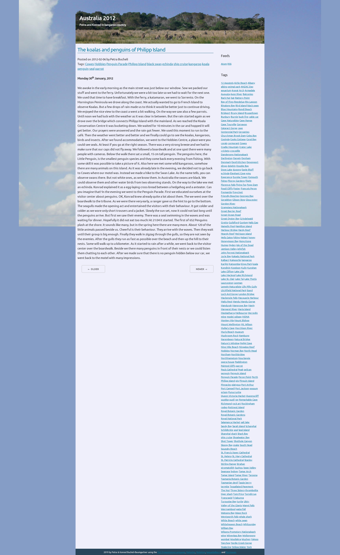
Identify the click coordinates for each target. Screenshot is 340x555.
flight (248, 180)
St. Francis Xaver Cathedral (235, 452)
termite (225, 486)
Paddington (241, 362)
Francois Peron (249, 188)
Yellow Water (239, 547)
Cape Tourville (228, 124)
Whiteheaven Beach (232, 524)
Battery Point (242, 98)
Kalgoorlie (235, 260)
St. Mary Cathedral (242, 456)
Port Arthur (247, 384)
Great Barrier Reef (231, 211)
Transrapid (226, 497)
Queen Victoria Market (233, 396)
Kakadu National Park (243, 256)
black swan (154, 64)
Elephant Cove (238, 173)
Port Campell (228, 388)
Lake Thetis (250, 279)
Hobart (244, 237)
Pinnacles (226, 384)
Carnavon (242, 124)
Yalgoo (254, 539)
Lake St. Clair (228, 279)
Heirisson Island (243, 233)
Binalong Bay (228, 105)
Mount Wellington (230, 324)
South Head (246, 445)
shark (234, 433)
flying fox (241, 184)
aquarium (226, 90)
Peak (240, 369)
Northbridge (238, 354)
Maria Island (244, 309)
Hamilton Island (244, 226)
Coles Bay (251, 135)
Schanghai (251, 426)
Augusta (225, 94)
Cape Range (245, 120)
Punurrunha (234, 392)
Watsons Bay (228, 513)
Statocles (190, 552)
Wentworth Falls (229, 516)
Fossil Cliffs (227, 188)
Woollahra (235, 539)
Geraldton (226, 199)
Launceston (227, 283)
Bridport (225, 113)
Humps (224, 245)
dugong (237, 169)
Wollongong (248, 535)
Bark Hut (225, 98)
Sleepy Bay (227, 445)
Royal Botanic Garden (232, 411)
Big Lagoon (251, 101)
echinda (167, 64)
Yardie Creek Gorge (241, 543)
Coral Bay (251, 139)
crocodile (235, 150)
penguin (83, 68)
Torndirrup (250, 494)
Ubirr (246, 501)
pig (237, 380)
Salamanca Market (230, 422)
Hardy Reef (244, 230)
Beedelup (239, 101)
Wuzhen (246, 539)
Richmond (226, 403)
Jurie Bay (226, 256)
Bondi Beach (245, 109)
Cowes (89, 64)
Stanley (248, 460)
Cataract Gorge (229, 128)
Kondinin (226, 267)
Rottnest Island (236, 407)
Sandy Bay (226, 426)
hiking (236, 237)
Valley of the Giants (231, 505)
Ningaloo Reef (247, 347)
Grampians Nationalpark (234, 207)
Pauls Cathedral (229, 369)
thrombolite (251, 490)
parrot (99, 68)
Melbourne (241, 313)
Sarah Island (238, 426)
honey (252, 237)
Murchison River (244, 328)
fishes (224, 180)
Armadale (250, 90)
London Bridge (246, 294)
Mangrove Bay (240, 305)
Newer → (201, 269)
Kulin (244, 267)
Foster (236, 188)
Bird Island (241, 105)
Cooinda (225, 139)
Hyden (232, 245)
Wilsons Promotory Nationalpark (238, 531)
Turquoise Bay (228, 501)
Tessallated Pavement (241, 486)
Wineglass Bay (234, 535)
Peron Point (244, 377)
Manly (251, 305)
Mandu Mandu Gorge (244, 301)
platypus (236, 384)
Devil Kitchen (238, 162)
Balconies (248, 94)
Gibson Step (238, 199)
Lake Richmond (244, 275)
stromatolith (227, 467)
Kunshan (252, 267)
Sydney (234, 471)
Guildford (234, 222)
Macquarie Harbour (248, 297)
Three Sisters (237, 490)
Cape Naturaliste (230, 120)
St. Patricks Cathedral (232, 460)
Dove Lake (226, 169)
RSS (229, 64)
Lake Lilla (239, 271)
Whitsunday (249, 524)
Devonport (252, 162)
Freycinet (238, 192)
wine (223, 535)
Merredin (253, 313)
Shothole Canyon (243, 441)
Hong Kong (245, 241)
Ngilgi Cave (246, 343)
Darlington (227, 158)
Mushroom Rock (229, 335)
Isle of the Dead (244, 245)
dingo (224, 166)
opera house (227, 362)
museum (239, 331)
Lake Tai (239, 279)
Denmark (226, 162)
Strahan (241, 464)
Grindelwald (246, 218)
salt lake (245, 422)
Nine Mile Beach (229, 347)
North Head (250, 350)
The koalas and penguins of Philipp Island (121, 49)
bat (233, 98)
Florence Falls (228, 184)
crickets (225, 150)
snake (236, 445)
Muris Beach (227, 331)
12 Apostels (227, 83)
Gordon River (228, 203)
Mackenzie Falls (229, 297)
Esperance (226, 177)
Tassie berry (244, 482)
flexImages (231, 552)
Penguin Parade (117, 64)
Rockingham (248, 403)
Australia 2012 (97, 18)
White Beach (228, 520)
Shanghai (226, 433)
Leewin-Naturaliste (231, 286)
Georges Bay (246, 196)
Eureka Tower (240, 177)
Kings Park (246, 264)
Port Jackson (242, 388)
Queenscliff (252, 396)
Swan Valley (249, 467)
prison (224, 392)
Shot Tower (227, 441)
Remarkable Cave (248, 399)
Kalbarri (225, 260)
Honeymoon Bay (229, 241)
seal (92, 68)
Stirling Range (228, 464)
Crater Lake (245, 147)
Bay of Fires (227, 101)
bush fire (243, 116)
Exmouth (253, 177)
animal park (234, 86)
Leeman (238, 283)
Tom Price (238, 494)
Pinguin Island (246, 380)
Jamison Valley (229, 249)
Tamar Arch (245, 471)
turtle (240, 501)
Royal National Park (231, 418)
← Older (93, 269)
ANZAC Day (247, 86)
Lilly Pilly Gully (249, 286)
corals (224, 143)
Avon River (236, 94)
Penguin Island (238, 373)
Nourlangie (244, 358)
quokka (225, 399)
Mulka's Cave (228, 328)
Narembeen (227, 339)
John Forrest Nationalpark (235, 252)
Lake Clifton (227, 271)
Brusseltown (251, 113)
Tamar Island (227, 475)
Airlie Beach (240, 83)
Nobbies (100, 64)
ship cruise (181, 64)
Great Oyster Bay (230, 218)
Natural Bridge (242, 339)
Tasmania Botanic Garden (234, 479)
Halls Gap (253, 222)
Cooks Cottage (238, 139)
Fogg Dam (252, 184)
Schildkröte (227, 430)
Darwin (237, 158)
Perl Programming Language (171, 552)
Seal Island (243, 430)
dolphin (232, 166)
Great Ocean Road (231, 215)
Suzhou (239, 467)
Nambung (244, 335)
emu (248, 173)
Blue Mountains (229, 109)
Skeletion (200, 552)
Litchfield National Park (233, 290)
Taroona (253, 475)
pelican (247, 369)
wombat (225, 539)
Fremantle (226, 192)
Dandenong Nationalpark (234, 154)
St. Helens (226, 456)
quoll (232, 399)
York (249, 547)
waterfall (241, 509)
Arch (241, 90)
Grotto (224, 222)
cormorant (233, 143)
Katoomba (234, 264)
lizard (250, 290)
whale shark (245, 516)
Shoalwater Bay (241, 437)
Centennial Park (229, 132)
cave (240, 128)
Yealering (226, 547)
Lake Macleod (228, 275)
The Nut (225, 490)
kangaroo (194, 64)
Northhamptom (229, 358)
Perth (255, 377)
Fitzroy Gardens (236, 180)
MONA (245, 316)
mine (223, 316)
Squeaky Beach (229, 448)
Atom (224, 64)
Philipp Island (137, 64)
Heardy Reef (228, 233)
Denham (245, 158)
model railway (234, 316)
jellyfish (241, 249)
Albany (251, 83)
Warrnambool (228, 509)
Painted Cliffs (228, 365)
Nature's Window (230, 343)
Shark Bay (242, 433)
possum (254, 388)
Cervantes (243, 132)
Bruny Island (237, 113)
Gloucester (252, 199)
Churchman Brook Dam (233, 135)
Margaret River (229, 309)
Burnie (234, 116)
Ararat (235, 90)
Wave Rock (241, 513)
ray (236, 399)
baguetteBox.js (213, 552)
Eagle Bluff (248, 169)
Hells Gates (227, 237)
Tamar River (241, 475)
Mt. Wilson (246, 324)
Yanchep (225, 543)
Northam (226, 354)
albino (224, 86)
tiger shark (227, 494)
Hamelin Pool (228, 226)
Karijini (224, 264)
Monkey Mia (227, 320)
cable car (254, 116)
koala (205, 64)
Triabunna (238, 497)
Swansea (225, 471)
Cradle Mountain (230, 147)
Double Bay (242, 166)
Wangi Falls (248, 505)
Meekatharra (228, 313)
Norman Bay (237, 350)
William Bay (227, 528)
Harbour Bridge (229, 230)
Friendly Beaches (230, 196)
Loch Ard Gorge (229, 294)
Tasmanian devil (229, 482)
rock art (236, 403)
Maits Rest (226, 301)
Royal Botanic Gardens (233, 414)
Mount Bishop (241, 320)
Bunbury (225, 116)
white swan (241, 520)
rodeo (224, 407)
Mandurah (226, 305)
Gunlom (244, 222)
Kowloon (236, 267)
